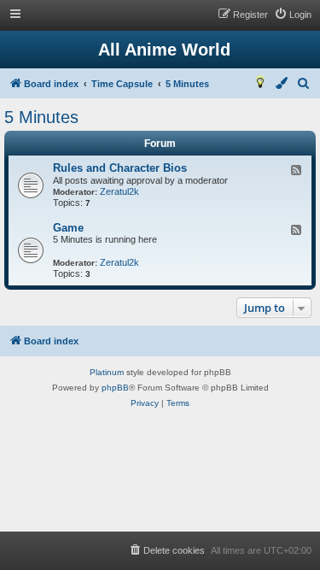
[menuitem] (292, 14)
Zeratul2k (119, 191)
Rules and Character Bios (120, 168)
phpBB (115, 387)
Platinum (107, 372)
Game (68, 227)
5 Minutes (41, 117)
